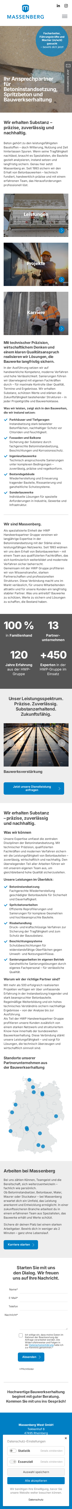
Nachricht (11, 1314)
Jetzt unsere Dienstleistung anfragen (32, 788)
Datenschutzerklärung (41, 1344)
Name (13, 1289)
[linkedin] (58, 6)
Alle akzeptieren (36, 1480)
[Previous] (10, 743)
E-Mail (13, 1298)
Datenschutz (36, 1499)
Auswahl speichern (36, 1472)
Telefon (13, 1306)
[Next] (61, 743)
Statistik (24, 1451)
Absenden (29, 1357)
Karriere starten (19, 1244)
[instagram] (66, 6)
